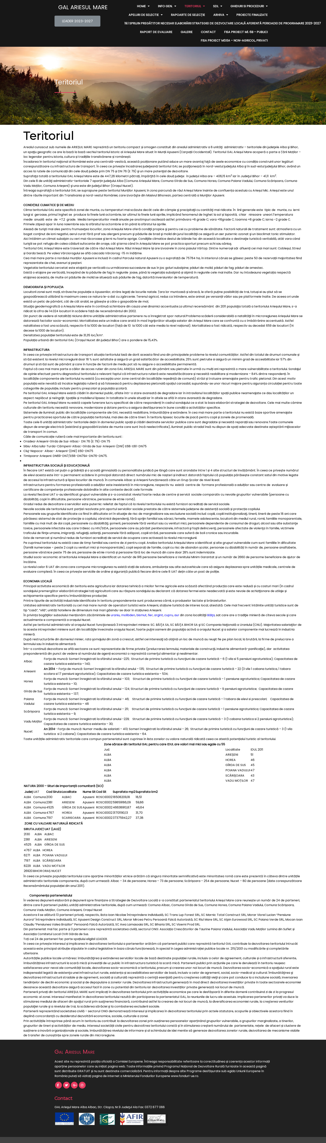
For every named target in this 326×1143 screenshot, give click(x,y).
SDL (215, 6)
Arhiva (218, 15)
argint (158, 615)
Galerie (187, 32)
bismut (141, 615)
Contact (208, 32)
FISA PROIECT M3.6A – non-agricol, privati (234, 40)
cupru (168, 615)
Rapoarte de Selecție (188, 15)
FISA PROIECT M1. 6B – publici (246, 32)
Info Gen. (165, 6)
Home (141, 6)
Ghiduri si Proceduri (247, 6)
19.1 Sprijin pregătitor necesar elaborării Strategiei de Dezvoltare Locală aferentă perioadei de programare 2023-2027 (223, 23)
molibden (128, 615)
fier (150, 615)
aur (176, 615)
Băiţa (211, 615)
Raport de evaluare (156, 32)
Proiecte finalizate (252, 15)
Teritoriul (193, 6)
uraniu (115, 615)
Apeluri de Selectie (144, 15)
